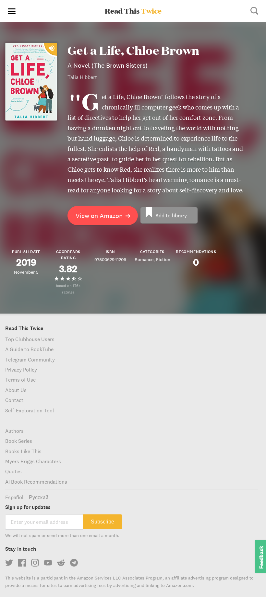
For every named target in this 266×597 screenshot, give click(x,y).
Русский (38, 497)
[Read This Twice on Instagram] (35, 562)
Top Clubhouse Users (29, 339)
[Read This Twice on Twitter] (9, 562)
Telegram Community (30, 359)
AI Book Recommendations (36, 481)
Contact (14, 400)
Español (14, 497)
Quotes (13, 471)
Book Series (18, 441)
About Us (16, 390)
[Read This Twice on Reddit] (61, 562)
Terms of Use (20, 379)
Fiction (163, 259)
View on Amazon (103, 216)
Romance (144, 259)
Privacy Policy (21, 369)
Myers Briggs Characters (33, 461)
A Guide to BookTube (29, 349)
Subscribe (102, 521)
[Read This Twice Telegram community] (74, 562)
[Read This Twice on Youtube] (48, 562)
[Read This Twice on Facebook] (22, 562)
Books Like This (23, 451)
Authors (14, 431)
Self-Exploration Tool (29, 410)
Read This (133, 11)
